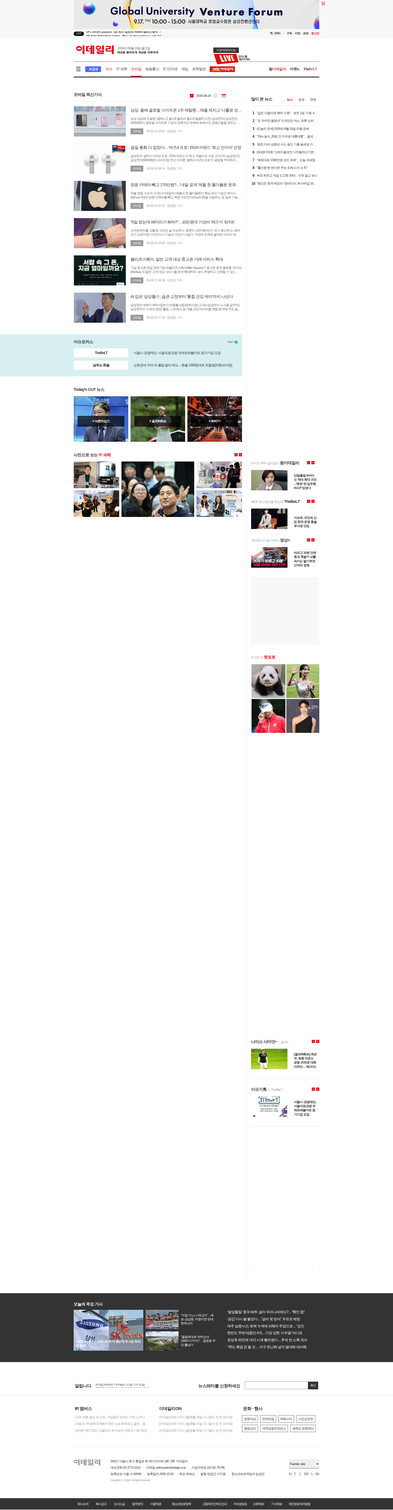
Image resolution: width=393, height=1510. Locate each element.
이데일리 (117, 49)
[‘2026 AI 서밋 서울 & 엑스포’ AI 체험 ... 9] (219, 492)
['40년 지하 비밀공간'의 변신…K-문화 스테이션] (214, 419)
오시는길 (119, 1504)
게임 (184, 69)
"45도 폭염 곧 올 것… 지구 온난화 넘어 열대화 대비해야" (267, 1347)
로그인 (315, 33)
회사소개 (82, 1504)
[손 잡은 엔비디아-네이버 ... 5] (96, 463)
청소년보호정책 (181, 1504)
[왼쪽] (236, 454)
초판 (305, 33)
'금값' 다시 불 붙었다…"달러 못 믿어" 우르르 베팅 (262, 1319)
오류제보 (258, 1504)
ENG (278, 33)
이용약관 (155, 1504)
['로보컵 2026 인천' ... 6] (96, 492)
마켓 (295, 69)
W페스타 (286, 1419)
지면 (297, 33)
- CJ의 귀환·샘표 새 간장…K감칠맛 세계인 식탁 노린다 (109, 1417)
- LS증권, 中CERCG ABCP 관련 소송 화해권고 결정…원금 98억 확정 (112, 1423)
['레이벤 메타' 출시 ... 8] (219, 463)
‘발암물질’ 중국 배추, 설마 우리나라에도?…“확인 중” (264, 1312)
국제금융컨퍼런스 (274, 1428)
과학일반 (199, 69)
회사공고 (101, 1504)
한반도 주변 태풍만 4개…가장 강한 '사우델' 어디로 (263, 1333)
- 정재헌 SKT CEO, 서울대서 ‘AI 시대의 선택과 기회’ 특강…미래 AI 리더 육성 (112, 1430)
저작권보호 (240, 1504)
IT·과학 (121, 69)
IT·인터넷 (170, 69)
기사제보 (276, 1504)
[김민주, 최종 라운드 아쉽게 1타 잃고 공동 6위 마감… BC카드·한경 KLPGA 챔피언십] (158, 419)
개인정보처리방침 (299, 1504)
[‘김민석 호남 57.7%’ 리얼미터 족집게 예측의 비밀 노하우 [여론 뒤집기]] (101, 419)
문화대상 (250, 1419)
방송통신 (152, 69)
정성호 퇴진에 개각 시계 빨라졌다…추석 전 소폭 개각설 (267, 1340)
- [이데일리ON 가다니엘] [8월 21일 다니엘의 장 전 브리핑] (195, 1423)
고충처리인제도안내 (214, 1504)
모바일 (136, 69)
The (310, 69)
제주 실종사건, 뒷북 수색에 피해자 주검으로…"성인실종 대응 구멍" (275, 1326)
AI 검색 (93, 69)
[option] (159, 33)
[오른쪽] (240, 454)
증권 (301, 99)
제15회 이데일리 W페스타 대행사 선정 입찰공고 (127, 1385)
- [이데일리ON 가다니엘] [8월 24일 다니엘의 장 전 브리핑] (195, 1417)
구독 (289, 33)
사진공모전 (305, 1419)
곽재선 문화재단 (303, 1428)
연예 (313, 99)
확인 (313, 1385)
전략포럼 (268, 1419)
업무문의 (137, 1504)
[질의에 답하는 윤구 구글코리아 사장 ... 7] (157, 463)
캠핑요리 (250, 1428)
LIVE (79, 33)
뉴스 (290, 99)
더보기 (230, 341)
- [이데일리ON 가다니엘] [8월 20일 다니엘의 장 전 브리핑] (195, 1430)
